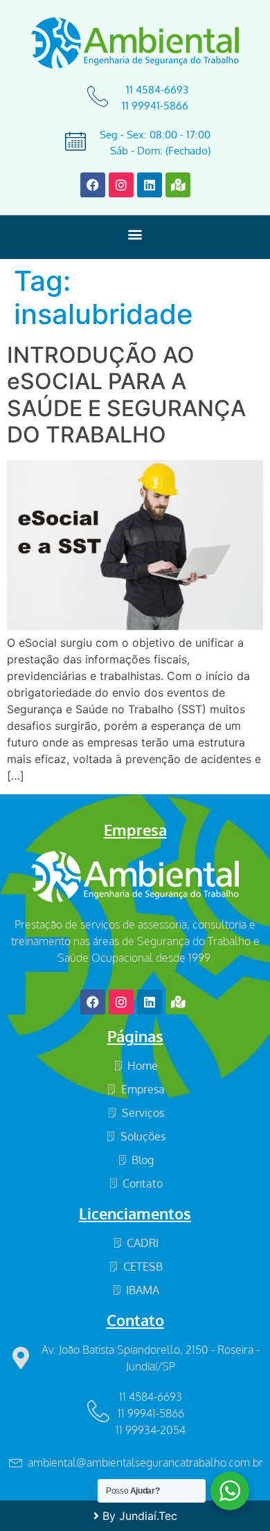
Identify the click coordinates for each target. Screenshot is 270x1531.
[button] (135, 233)
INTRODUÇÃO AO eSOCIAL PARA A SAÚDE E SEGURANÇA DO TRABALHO (126, 394)
